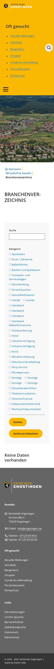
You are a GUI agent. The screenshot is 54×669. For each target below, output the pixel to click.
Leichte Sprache (14, 617)
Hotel (15, 335)
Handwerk (18, 305)
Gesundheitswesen (23, 295)
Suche (12, 230)
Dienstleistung (20, 284)
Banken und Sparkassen (26, 270)
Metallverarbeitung (23, 356)
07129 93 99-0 (28, 535)
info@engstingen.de (30, 528)
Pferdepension (20, 372)
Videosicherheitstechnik (26, 404)
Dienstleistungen (14, 612)
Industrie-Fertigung (23, 341)
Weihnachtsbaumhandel (26, 409)
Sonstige (17, 377)
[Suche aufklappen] (49, 48)
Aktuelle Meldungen (22, 36)
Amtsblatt (16, 42)
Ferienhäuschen (21, 289)
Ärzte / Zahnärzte (22, 259)
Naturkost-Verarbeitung (26, 362)
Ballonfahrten (20, 264)
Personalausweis (20, 69)
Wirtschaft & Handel (18, 173)
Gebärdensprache (15, 627)
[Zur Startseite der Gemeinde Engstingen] (22, 485)
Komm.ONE (20, 662)
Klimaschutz (17, 75)
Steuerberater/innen (24, 388)
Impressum (11, 632)
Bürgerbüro (17, 49)
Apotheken (18, 254)
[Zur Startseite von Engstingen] (18, 5)
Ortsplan (15, 55)
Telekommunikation (24, 393)
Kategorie (15, 249)
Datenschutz (11, 637)
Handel (16, 300)
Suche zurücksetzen (25, 433)
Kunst (15, 351)
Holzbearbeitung (22, 330)
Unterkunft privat (22, 398)
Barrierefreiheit (13, 622)
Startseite (15, 169)
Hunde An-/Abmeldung (24, 62)
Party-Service (20, 367)
